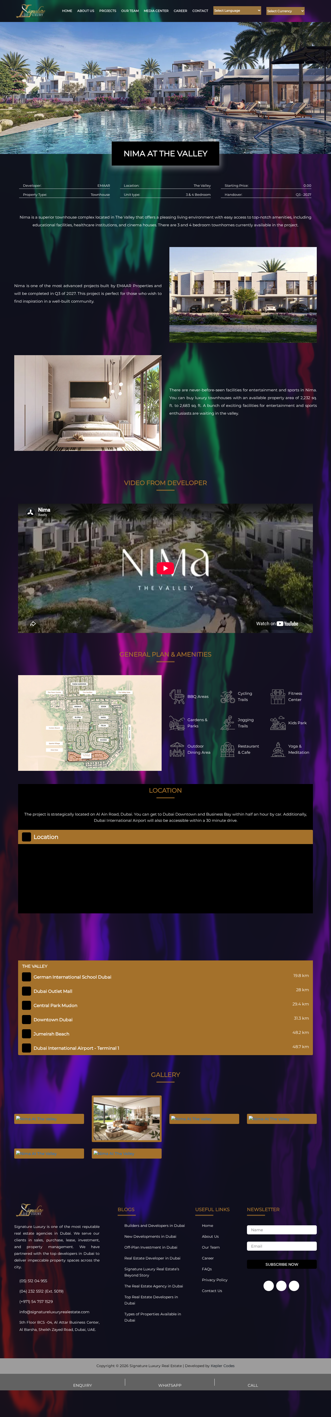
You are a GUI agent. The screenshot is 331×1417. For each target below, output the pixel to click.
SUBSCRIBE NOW (282, 1264)
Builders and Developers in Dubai (154, 1225)
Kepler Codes (223, 1365)
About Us (85, 11)
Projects (107, 11)
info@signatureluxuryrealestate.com (54, 1311)
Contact (200, 11)
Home (67, 11)
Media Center (156, 11)
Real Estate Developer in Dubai (152, 1258)
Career (180, 11)
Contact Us (212, 1290)
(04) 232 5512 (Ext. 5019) (41, 1291)
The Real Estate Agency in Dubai (153, 1286)
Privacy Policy (215, 1280)
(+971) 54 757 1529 (36, 1301)
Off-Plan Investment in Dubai (150, 1247)
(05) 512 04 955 (33, 1280)
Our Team (130, 11)
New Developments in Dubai (150, 1236)
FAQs (207, 1269)
